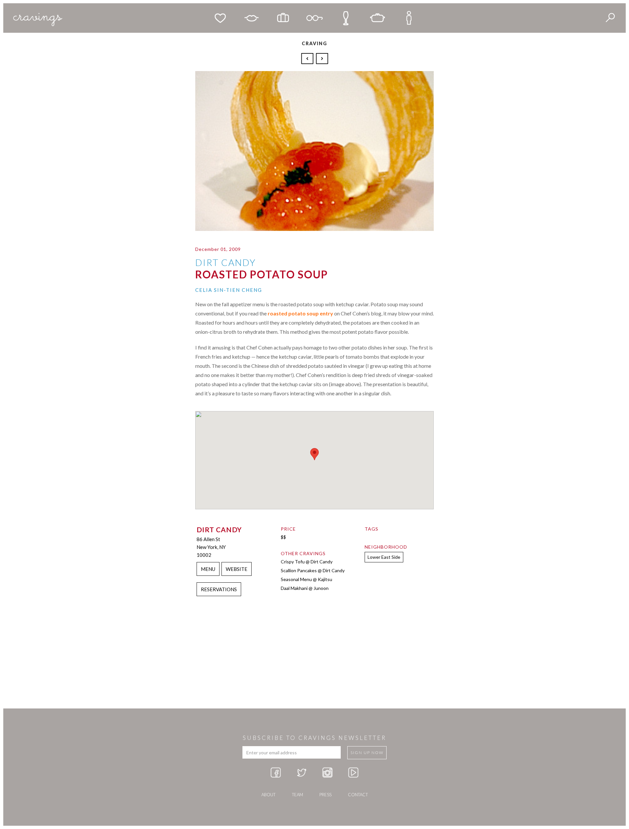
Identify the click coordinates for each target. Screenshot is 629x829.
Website (236, 569)
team (297, 794)
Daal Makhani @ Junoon (305, 588)
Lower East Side (384, 557)
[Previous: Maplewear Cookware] (308, 58)
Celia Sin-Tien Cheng (228, 290)
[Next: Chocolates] (322, 58)
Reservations (219, 589)
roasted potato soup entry (300, 313)
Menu (208, 569)
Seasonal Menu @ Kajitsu (306, 579)
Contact (358, 794)
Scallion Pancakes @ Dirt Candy (313, 570)
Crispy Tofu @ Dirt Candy (307, 561)
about (268, 794)
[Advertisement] (314, 656)
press (325, 794)
